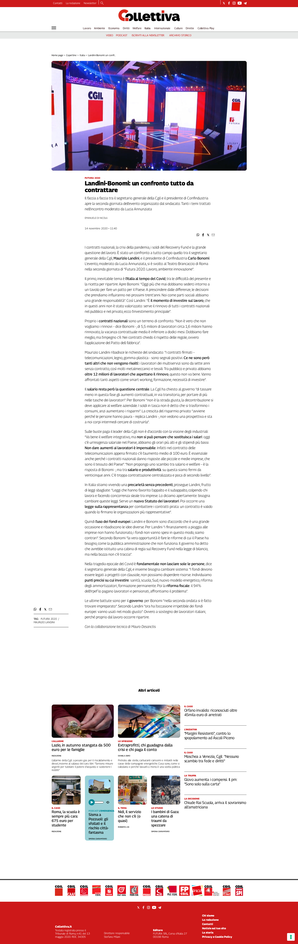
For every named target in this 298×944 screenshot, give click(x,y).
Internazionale (162, 28)
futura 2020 (49, 618)
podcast (121, 35)
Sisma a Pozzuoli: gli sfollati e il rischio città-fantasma (99, 823)
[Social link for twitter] (223, 3)
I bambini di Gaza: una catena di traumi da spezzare (165, 818)
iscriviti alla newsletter (148, 35)
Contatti (57, 3)
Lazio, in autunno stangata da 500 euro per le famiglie (81, 747)
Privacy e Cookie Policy (217, 936)
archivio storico (180, 35)
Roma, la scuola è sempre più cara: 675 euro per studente (66, 818)
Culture (178, 28)
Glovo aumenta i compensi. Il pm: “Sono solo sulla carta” (210, 781)
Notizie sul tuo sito (214, 928)
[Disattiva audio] (108, 802)
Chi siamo (208, 915)
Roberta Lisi (123, 827)
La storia (207, 932)
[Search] (102, 3)
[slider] (99, 802)
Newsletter (90, 3)
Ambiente (99, 28)
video (109, 35)
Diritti (126, 28)
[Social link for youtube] (240, 3)
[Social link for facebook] (228, 3)
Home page (57, 55)
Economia (113, 28)
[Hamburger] (53, 28)
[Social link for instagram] (234, 3)
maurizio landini (44, 622)
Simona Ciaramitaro (98, 839)
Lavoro (87, 28)
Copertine (71, 55)
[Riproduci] (92, 802)
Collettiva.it (63, 926)
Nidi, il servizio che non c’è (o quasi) (129, 816)
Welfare (137, 28)
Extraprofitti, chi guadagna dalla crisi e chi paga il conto (145, 747)
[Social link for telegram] (245, 3)
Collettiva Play (206, 28)
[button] (197, 234)
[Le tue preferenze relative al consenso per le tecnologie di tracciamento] (291, 937)
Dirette (190, 28)
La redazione (73, 3)
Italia (147, 28)
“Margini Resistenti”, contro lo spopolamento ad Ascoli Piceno (209, 735)
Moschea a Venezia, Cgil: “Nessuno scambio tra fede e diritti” (211, 758)
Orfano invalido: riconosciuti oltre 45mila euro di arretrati (210, 712)
